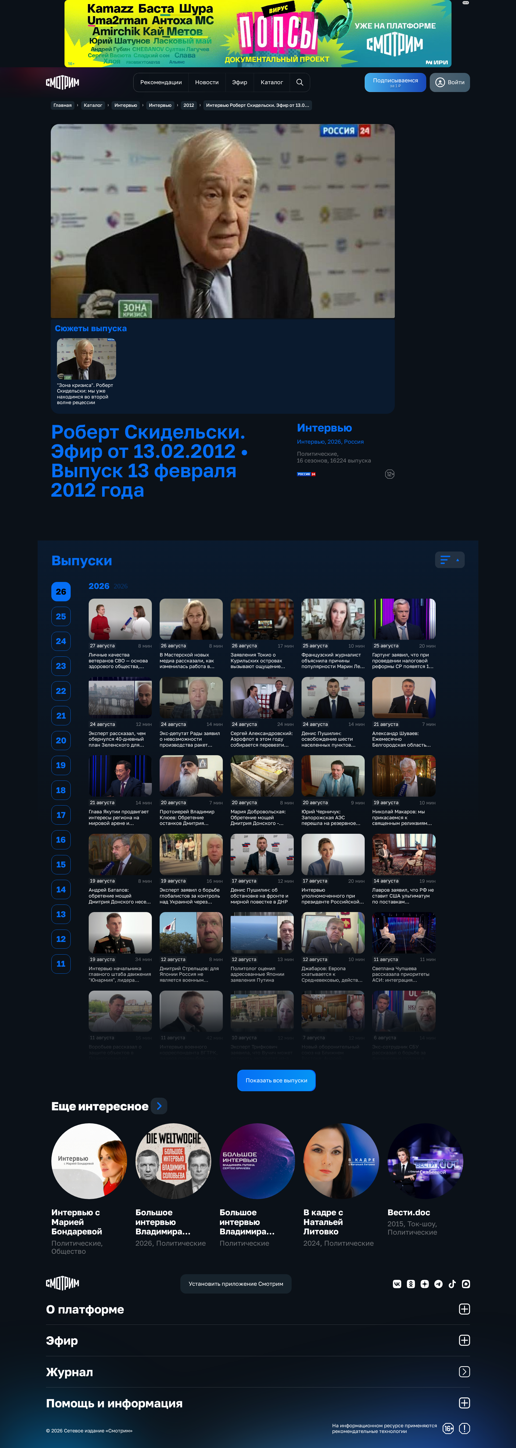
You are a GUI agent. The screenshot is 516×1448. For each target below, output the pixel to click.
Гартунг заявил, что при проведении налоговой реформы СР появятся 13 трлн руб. (402, 663)
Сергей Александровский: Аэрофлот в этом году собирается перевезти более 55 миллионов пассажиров (262, 744)
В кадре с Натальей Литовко (323, 1222)
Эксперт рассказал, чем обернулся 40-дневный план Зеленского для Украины (117, 742)
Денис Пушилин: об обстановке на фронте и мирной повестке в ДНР (259, 895)
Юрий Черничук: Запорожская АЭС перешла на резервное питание (329, 820)
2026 (334, 441)
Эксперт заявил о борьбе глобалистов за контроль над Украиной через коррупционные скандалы (191, 898)
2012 (189, 105)
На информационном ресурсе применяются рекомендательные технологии (384, 1428)
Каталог (93, 105)
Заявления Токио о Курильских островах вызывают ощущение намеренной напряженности (256, 666)
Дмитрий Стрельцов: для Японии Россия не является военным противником (189, 977)
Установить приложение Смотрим (236, 1283)
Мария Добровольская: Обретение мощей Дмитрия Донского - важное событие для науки (258, 823)
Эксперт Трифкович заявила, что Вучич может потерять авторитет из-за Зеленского (262, 1055)
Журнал (69, 1372)
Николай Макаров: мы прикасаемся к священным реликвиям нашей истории (399, 820)
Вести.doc (409, 1212)
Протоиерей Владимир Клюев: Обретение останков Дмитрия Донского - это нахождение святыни (187, 823)
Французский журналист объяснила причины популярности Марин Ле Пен (331, 663)
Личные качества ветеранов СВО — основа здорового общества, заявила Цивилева (118, 663)
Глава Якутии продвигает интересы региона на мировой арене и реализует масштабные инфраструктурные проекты (119, 825)
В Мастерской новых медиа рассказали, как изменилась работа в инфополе (187, 663)
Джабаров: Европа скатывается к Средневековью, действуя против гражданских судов (332, 979)
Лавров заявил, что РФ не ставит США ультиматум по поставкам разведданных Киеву (403, 898)
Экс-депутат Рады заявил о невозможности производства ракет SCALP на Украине (190, 742)
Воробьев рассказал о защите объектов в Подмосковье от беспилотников (115, 1055)
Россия (354, 441)
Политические (317, 453)
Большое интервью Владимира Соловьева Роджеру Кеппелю (158, 1236)
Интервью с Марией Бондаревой (76, 1222)
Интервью (125, 105)
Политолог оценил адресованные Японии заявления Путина (257, 974)
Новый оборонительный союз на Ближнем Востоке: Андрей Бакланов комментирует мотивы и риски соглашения (331, 1061)
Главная (62, 105)
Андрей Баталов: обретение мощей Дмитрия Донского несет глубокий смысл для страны (119, 901)
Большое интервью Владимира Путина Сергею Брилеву (252, 1231)
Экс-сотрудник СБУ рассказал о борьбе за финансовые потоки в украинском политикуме (401, 1055)
